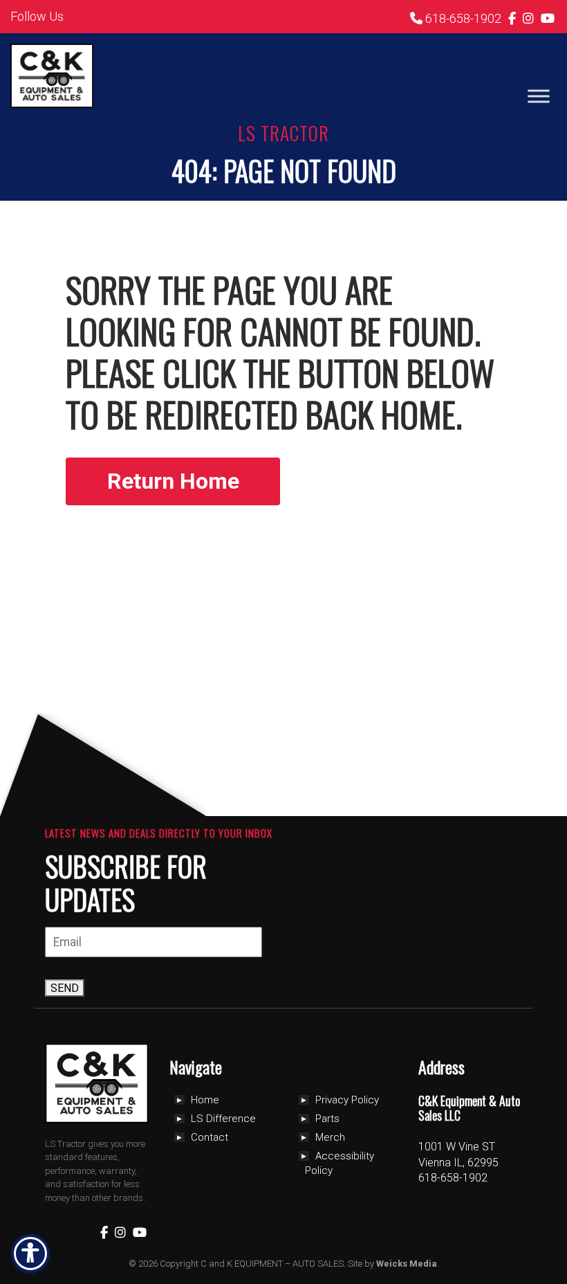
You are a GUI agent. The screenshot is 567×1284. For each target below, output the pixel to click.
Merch (330, 1137)
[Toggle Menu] (539, 95)
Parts (327, 1118)
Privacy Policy (347, 1100)
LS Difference (223, 1118)
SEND (64, 988)
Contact (209, 1137)
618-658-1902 (461, 18)
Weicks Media (406, 1263)
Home (205, 1100)
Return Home (173, 481)
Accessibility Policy (339, 1163)
